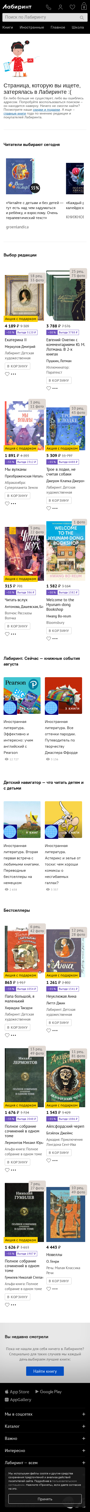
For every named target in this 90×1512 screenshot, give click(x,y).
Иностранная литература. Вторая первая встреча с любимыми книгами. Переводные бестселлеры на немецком (22, 864)
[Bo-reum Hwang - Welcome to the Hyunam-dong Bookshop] (65, 579)
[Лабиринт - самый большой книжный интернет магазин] (22, 6)
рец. (36, 276)
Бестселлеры (17, 910)
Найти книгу (45, 1371)
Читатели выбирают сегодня (32, 144)
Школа (78, 27)
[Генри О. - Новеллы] (65, 1241)
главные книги (15, 113)
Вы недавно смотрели (26, 1336)
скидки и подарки (46, 109)
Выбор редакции (20, 255)
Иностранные (32, 27)
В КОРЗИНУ (17, 366)
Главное (58, 27)
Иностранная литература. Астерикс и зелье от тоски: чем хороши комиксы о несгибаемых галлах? (63, 864)
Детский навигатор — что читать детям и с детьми (44, 785)
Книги (7, 27)
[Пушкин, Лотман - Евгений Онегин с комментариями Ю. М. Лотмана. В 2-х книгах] (65, 319)
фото (37, 280)
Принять (45, 1499)
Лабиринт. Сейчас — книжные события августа (42, 661)
